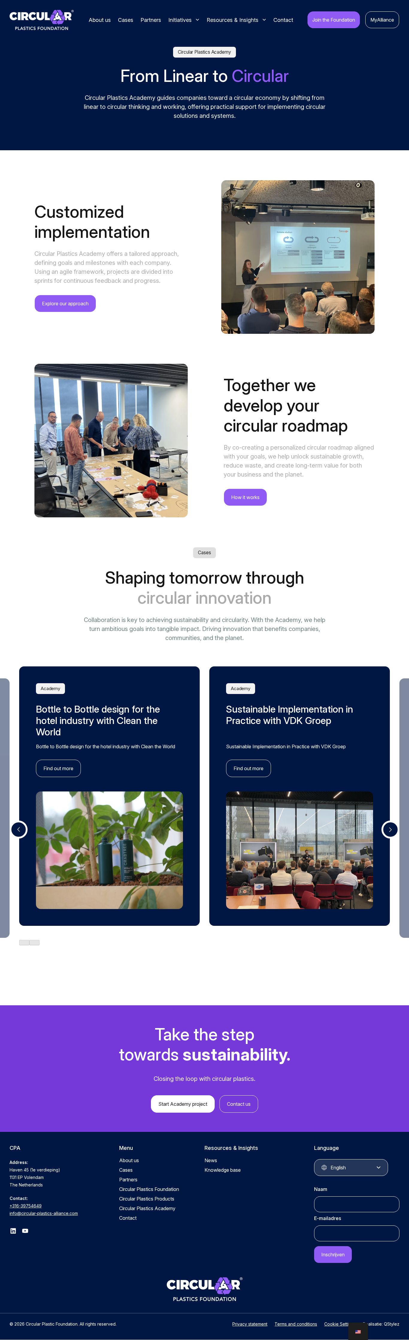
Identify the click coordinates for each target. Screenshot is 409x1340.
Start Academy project (182, 1104)
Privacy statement (249, 1324)
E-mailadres (327, 1218)
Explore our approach (65, 304)
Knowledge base (223, 1170)
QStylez (391, 1324)
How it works (245, 497)
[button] (24, 942)
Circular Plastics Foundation (149, 1189)
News (211, 1161)
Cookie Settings (340, 1324)
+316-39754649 (26, 1206)
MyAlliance (382, 20)
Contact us (239, 1104)
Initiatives (180, 20)
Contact (283, 20)
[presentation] (19, 830)
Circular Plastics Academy (147, 1209)
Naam (320, 1189)
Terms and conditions (296, 1324)
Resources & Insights (232, 20)
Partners (150, 20)
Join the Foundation (333, 20)
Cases (125, 20)
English (338, 1168)
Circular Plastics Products (146, 1199)
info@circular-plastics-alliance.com (44, 1213)
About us (100, 20)
